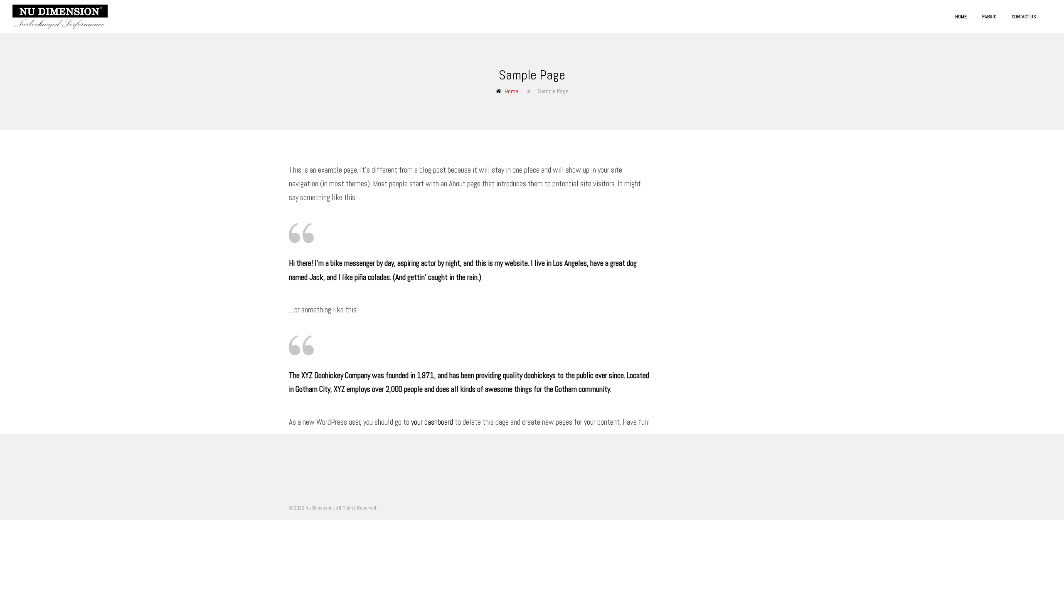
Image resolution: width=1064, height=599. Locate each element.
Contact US (1024, 16)
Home (961, 16)
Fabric (989, 16)
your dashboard (432, 422)
